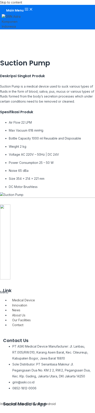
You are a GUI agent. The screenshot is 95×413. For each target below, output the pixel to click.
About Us (18, 315)
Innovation (19, 305)
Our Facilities (21, 320)
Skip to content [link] (11, 2)
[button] (47, 292)
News (16, 310)
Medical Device (23, 300)
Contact (17, 325)
